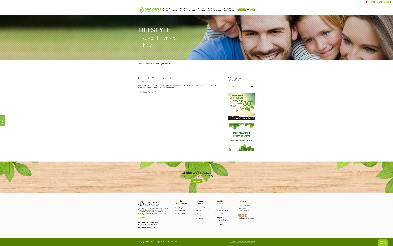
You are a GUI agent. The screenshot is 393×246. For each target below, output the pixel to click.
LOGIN (372, 2)
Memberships (242, 208)
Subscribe (196, 181)
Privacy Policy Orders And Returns (242, 242)
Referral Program (244, 211)
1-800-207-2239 (153, 222)
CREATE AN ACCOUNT (384, 2)
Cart (251, 10)
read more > (142, 217)
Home (140, 64)
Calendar (220, 213)
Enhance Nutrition (180, 213)
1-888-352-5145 (151, 227)
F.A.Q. (197, 213)
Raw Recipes (200, 216)
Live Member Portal (244, 205)
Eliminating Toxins (180, 208)
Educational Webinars (224, 208)
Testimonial (148, 64)
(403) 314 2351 (155, 225)
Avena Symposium (223, 210)
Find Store (220, 227)
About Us (220, 224)
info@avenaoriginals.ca (246, 218)
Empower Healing (180, 210)
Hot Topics (199, 218)
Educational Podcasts (203, 208)
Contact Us (220, 229)
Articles (198, 210)
